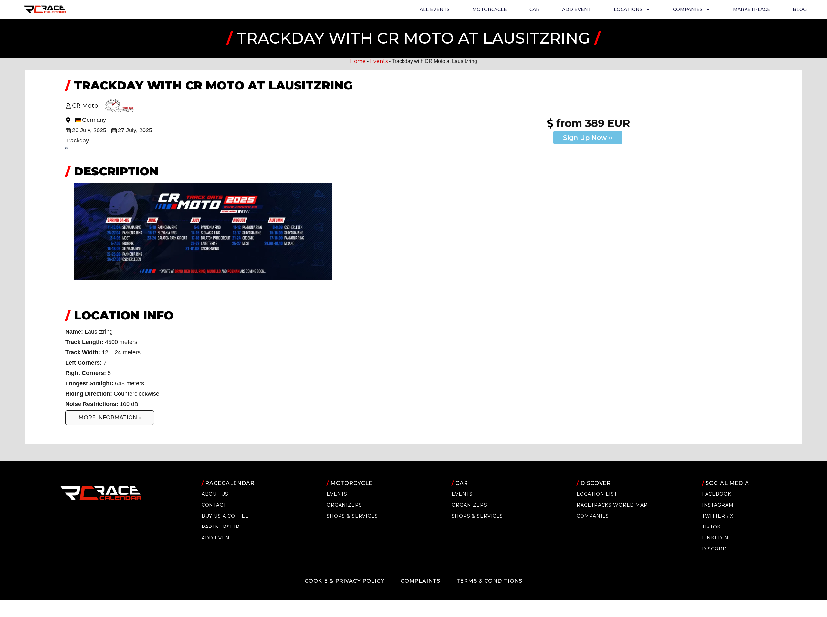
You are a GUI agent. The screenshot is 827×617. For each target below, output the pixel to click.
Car (534, 9)
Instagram (718, 505)
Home (358, 61)
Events (379, 61)
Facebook (716, 494)
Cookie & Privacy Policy (344, 581)
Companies (593, 516)
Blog (800, 9)
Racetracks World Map (612, 505)
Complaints (420, 581)
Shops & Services (352, 516)
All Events (435, 9)
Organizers (344, 505)
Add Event (576, 9)
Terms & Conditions (489, 581)
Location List (597, 494)
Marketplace (751, 9)
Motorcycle (489, 9)
